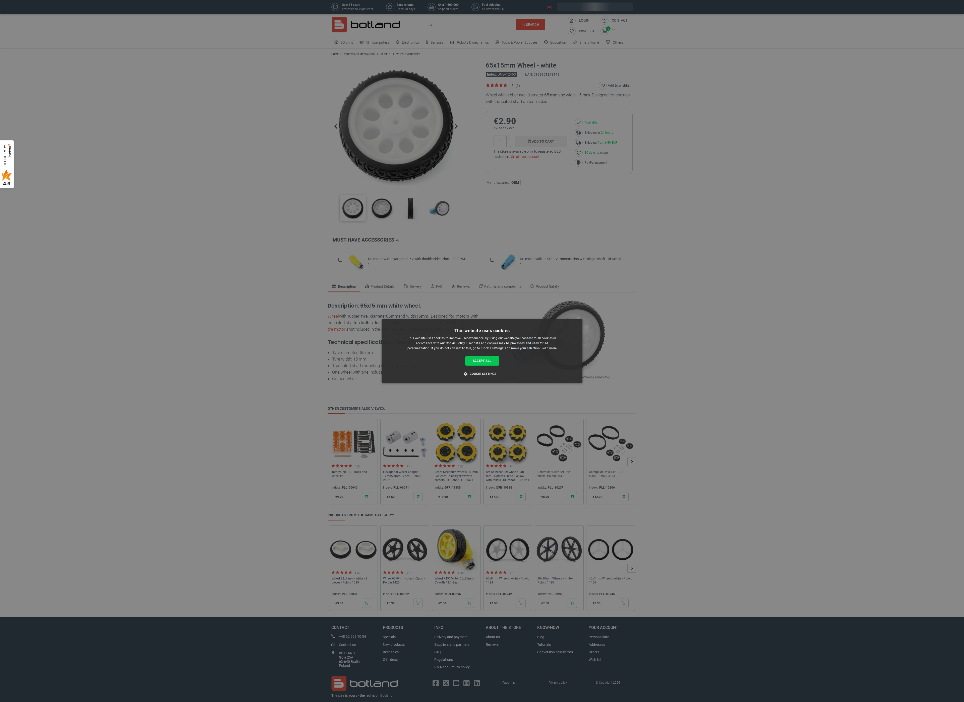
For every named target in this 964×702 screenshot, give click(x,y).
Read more (549, 348)
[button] (481, 374)
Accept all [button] (482, 361)
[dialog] (482, 351)
